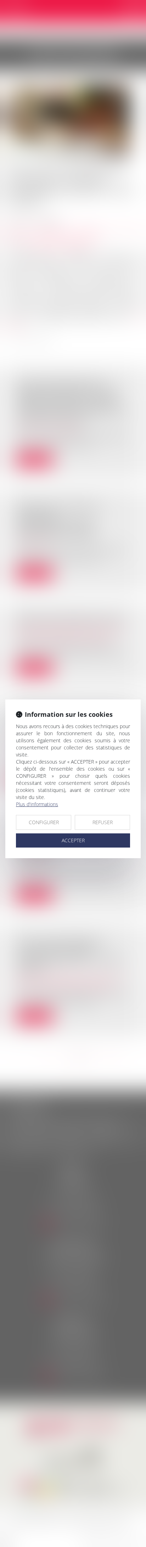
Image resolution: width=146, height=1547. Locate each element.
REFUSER (102, 822)
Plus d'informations (37, 804)
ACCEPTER (73, 840)
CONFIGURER (44, 822)
